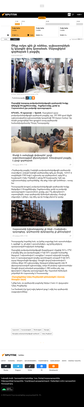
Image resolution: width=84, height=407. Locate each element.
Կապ (35, 378)
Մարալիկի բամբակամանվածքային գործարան (25, 333)
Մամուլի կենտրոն (74, 361)
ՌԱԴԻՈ (64, 361)
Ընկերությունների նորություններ (12, 381)
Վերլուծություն (30, 361)
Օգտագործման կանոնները (23, 378)
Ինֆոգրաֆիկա (43, 361)
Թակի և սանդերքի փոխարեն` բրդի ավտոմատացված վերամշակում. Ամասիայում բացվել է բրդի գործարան (41, 158)
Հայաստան (15, 330)
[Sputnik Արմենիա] (10, 16)
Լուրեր (14, 30)
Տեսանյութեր (55, 361)
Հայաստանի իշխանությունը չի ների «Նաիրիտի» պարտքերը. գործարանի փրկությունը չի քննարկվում (41, 230)
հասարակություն (26, 330)
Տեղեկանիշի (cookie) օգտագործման (62, 381)
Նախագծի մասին (7, 378)
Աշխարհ (19, 361)
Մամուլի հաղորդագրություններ (49, 378)
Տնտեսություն (37, 330)
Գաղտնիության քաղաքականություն (36, 381)
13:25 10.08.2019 (16, 55)
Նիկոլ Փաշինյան (47, 333)
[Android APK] (7, 389)
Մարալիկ (46, 330)
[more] (70, 164)
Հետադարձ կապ (7, 384)
